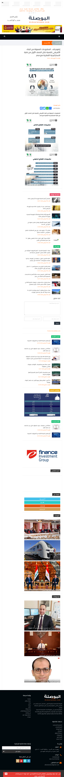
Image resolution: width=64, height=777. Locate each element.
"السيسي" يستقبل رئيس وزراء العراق (51, 590)
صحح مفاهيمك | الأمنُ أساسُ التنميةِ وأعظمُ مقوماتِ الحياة (39, 373)
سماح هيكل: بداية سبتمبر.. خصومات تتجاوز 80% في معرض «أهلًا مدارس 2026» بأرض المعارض (37, 283)
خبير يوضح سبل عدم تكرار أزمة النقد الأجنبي (49, 655)
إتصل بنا (26, 9)
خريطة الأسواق (58, 733)
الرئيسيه (57, 43)
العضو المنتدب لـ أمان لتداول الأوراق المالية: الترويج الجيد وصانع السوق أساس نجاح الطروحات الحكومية (44, 681)
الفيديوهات (59, 735)
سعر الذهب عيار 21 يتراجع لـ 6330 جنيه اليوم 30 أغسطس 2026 (38, 207)
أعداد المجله (59, 739)
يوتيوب (41, 506)
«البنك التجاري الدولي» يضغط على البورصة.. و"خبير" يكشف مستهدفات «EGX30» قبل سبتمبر (38, 259)
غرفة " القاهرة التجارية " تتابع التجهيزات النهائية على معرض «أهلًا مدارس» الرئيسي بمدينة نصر (37, 251)
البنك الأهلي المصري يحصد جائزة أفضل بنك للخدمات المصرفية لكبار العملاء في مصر (37, 275)
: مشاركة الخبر (56, 108)
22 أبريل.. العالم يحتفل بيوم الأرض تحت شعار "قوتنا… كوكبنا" (37, 381)
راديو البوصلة (59, 729)
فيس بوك (41, 499)
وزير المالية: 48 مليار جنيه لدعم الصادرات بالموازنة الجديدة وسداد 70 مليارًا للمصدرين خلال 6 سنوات (38, 357)
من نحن (21, 9)
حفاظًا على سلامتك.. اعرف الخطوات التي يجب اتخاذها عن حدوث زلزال (37, 350)
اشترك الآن (17, 751)
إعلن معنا (31, 9)
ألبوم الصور (59, 737)
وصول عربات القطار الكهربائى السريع (51, 560)
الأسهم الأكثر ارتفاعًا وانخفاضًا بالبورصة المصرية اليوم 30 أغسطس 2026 (38, 215)
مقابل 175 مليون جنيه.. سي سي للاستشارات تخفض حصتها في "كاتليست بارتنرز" (37, 231)
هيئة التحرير (36, 9)
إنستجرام (42, 509)
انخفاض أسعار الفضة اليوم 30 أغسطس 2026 (39, 198)
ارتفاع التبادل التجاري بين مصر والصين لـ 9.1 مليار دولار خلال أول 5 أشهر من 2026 (38, 267)
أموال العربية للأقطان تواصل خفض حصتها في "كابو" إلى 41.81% (39, 223)
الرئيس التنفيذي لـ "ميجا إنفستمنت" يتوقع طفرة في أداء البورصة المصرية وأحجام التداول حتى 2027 (44, 629)
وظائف (42, 9)
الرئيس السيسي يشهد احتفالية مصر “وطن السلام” (48, 538)
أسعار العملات (58, 727)
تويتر (41, 502)
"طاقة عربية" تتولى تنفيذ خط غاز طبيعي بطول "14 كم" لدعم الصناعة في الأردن (38, 239)
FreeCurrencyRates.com (53, 331)
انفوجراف (46, 43)
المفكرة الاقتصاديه (57, 725)
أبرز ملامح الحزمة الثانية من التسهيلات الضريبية (38, 341)
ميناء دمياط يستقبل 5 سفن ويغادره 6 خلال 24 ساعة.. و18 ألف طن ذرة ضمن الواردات (38, 291)
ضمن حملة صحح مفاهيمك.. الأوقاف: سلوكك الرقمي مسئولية (39, 365)
